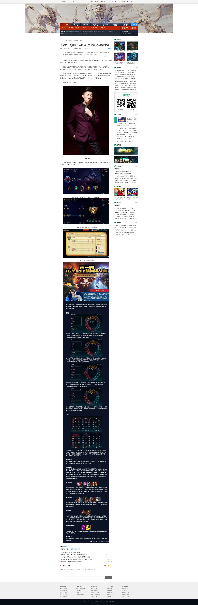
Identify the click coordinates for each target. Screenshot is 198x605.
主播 (68, 549)
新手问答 (72, 33)
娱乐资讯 (91, 28)
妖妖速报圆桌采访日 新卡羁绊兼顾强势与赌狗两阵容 (127, 178)
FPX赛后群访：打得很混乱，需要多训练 (125, 216)
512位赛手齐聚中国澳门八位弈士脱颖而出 (125, 76)
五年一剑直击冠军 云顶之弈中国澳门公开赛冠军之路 (127, 83)
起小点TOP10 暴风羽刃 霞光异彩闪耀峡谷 (127, 132)
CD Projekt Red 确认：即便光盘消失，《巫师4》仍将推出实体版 (130, 227)
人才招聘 (90, 601)
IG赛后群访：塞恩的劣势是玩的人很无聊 (125, 210)
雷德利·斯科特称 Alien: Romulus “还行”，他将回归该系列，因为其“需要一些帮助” (134, 230)
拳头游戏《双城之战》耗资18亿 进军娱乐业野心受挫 (75, 557)
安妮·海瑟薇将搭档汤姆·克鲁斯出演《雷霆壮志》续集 (128, 225)
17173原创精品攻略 (80, 588)
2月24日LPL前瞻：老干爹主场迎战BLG (124, 218)
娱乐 (72, 549)
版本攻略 (105, 25)
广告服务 (95, 601)
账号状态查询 (86, 31)
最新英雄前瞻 (110, 592)
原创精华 (81, 33)
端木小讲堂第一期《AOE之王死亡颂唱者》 (127, 141)
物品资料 (64, 28)
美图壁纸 (115, 25)
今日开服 (108, 1)
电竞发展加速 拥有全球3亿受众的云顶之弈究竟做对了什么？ (129, 74)
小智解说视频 (94, 596)
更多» (136, 67)
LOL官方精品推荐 (80, 594)
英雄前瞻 (103, 31)
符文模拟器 (70, 28)
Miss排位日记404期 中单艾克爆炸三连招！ (127, 128)
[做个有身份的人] (108, 566)
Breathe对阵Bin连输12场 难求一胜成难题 (124, 72)
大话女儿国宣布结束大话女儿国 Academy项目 (126, 232)
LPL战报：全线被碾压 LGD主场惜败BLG (125, 214)
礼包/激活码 (102, 1)
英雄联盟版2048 (84, 28)
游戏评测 (132, 31)
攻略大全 (68, 33)
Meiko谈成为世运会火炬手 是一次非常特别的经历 (127, 70)
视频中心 (75, 25)
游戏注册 (124, 31)
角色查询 (91, 31)
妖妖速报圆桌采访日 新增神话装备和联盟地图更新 (127, 180)
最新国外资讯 (110, 588)
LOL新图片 (78, 590)
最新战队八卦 (63, 594)
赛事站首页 (125, 588)
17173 (61, 40)
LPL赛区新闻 (125, 590)
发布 (108, 577)
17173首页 (64, 1)
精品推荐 (125, 28)
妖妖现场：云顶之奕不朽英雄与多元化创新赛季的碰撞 (128, 87)
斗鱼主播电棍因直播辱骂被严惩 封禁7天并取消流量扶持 (76, 559)
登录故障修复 (74, 31)
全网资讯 (85, 33)
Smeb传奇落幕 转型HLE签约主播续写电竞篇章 (74, 554)
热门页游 (114, 1)
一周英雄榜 (78, 592)
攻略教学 (77, 28)
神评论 (110, 48)
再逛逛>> (65, 546)
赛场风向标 (95, 33)
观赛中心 (95, 25)
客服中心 (108, 601)
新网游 (91, 1)
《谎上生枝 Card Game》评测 (122, 234)
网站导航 (72, 1)
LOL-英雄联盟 (68, 40)
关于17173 (86, 601)
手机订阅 (93, 48)
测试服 (99, 31)
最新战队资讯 (63, 592)
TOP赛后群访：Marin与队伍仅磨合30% (124, 212)
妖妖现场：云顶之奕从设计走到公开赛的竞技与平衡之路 (128, 85)
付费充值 (133, 28)
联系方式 (103, 601)
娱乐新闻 (76, 549)
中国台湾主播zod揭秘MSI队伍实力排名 (72, 561)
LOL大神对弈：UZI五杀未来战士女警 (126, 123)
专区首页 (65, 24)
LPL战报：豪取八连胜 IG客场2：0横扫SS (125, 208)
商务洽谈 (99, 601)
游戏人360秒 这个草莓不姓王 (124, 134)
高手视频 (103, 28)
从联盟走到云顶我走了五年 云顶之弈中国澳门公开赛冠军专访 (130, 81)
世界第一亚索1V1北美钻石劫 (124, 138)
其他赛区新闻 (125, 592)
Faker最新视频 (94, 590)
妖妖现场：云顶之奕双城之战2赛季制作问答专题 (126, 89)
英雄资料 (85, 25)
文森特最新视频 (95, 592)
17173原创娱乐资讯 (65, 590)
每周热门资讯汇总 (107, 33)
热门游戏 (126, 1)
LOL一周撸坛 (125, 596)
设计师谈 (112, 31)
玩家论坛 (126, 25)
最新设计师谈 (110, 594)
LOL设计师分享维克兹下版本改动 (123, 171)
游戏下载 (128, 31)
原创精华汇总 (63, 596)
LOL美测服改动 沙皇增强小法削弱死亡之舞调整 (126, 176)
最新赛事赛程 (125, 594)
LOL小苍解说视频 (95, 594)
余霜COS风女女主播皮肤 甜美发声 (70, 552)
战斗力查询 (68, 31)
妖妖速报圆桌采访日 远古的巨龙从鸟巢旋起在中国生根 (128, 182)
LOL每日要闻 (63, 588)
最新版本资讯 (110, 590)
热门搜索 (97, 28)
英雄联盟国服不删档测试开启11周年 (123, 173)
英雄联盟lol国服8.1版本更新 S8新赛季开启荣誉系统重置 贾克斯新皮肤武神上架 (72, 19)
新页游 (96, 1)
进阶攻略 (76, 33)
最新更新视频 (94, 588)
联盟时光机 (101, 33)
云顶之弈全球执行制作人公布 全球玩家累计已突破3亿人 (128, 79)
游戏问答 (79, 31)
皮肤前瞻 (108, 31)
